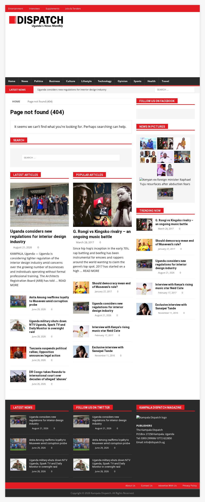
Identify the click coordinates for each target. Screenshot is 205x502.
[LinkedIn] (182, 8)
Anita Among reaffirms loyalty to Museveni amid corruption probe (49, 301)
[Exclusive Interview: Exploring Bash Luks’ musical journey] (165, 170)
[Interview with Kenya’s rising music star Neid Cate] (81, 331)
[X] (175, 8)
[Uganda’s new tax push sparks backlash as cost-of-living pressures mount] (148, 143)
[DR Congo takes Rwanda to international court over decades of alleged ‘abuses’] (18, 376)
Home (11, 81)
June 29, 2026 (39, 309)
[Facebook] (168, 8)
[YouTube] (196, 8)
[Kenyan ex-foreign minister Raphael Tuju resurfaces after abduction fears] (165, 181)
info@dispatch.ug (154, 442)
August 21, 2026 (22, 247)
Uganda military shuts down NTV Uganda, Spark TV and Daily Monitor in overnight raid (48, 463)
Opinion (123, 81)
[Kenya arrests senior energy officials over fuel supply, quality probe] (182, 157)
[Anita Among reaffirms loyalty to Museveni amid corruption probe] (18, 302)
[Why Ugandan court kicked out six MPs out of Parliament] (148, 157)
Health (152, 81)
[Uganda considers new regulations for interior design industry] (39, 205)
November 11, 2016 (105, 355)
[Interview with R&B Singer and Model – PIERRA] (182, 143)
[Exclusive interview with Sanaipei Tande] (81, 352)
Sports (137, 81)
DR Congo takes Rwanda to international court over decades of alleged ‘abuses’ (48, 375)
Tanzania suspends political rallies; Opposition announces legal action (48, 352)
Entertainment (15, 8)
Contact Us (146, 485)
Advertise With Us (167, 485)
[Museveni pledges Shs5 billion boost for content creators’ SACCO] (165, 157)
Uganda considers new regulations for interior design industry (38, 236)
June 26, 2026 (39, 360)
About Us (130, 485)
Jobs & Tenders (73, 8)
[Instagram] (189, 8)
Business (54, 81)
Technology (105, 81)
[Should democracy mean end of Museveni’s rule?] (81, 288)
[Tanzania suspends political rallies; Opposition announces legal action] (18, 353)
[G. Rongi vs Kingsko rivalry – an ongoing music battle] (102, 205)
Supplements (52, 8)
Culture (70, 81)
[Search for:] (175, 89)
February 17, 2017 (104, 335)
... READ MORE (89, 271)
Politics (38, 81)
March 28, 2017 (85, 242)
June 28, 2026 (39, 336)
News (24, 81)
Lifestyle (86, 81)
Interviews (34, 8)
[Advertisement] (138, 44)
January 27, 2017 (103, 291)
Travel (165, 81)
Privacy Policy (190, 485)
